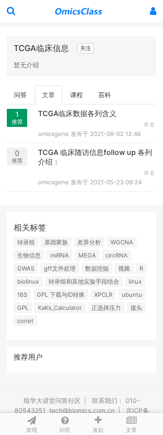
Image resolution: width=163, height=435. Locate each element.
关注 (85, 48)
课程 (76, 94)
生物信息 (29, 255)
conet (25, 320)
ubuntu (132, 294)
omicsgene (54, 133)
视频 (124, 268)
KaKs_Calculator (60, 307)
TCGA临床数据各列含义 (77, 113)
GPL (23, 307)
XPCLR (103, 294)
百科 (104, 94)
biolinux (28, 281)
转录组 (26, 242)
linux (135, 281)
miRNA (59, 255)
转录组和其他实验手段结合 (83, 281)
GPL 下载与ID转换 (61, 294)
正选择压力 (106, 307)
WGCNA (121, 242)
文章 (48, 94)
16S (22, 294)
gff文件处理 (60, 268)
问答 (20, 94)
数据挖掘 (97, 268)
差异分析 (89, 242)
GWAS (25, 268)
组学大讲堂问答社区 (52, 400)
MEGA (87, 255)
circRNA (116, 255)
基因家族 (56, 242)
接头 (136, 307)
